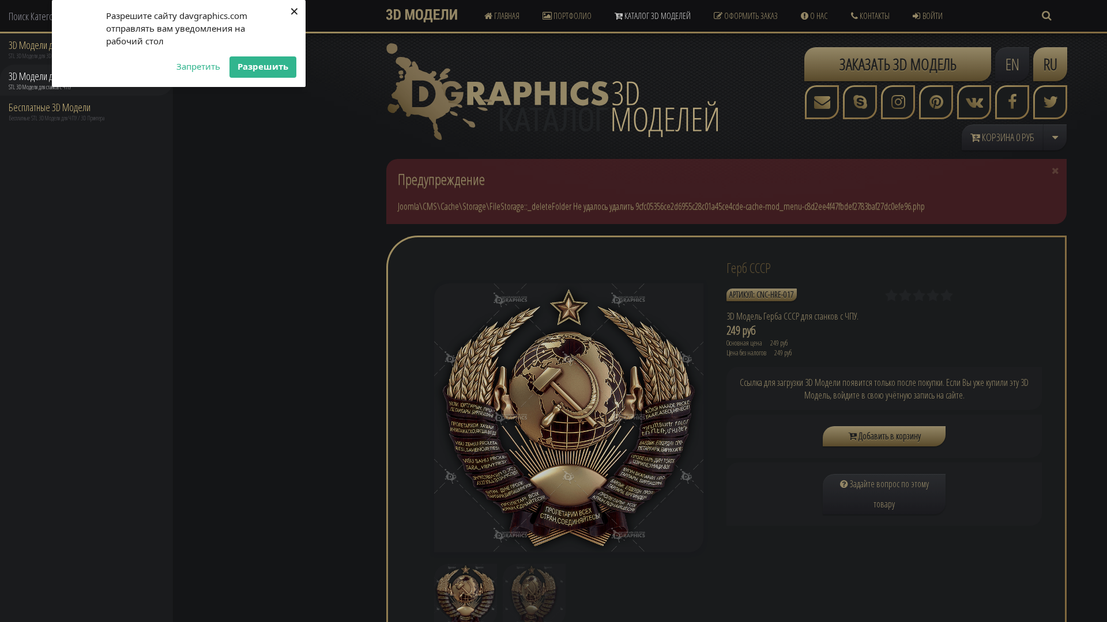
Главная (505, 15)
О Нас (818, 15)
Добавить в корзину (889, 436)
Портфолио (572, 15)
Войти (932, 15)
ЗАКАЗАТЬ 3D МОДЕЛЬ (898, 64)
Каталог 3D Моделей (657, 15)
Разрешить (263, 66)
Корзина (1007, 137)
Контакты (874, 15)
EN (1012, 64)
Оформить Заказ (750, 15)
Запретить (198, 66)
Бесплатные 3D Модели (50, 107)
